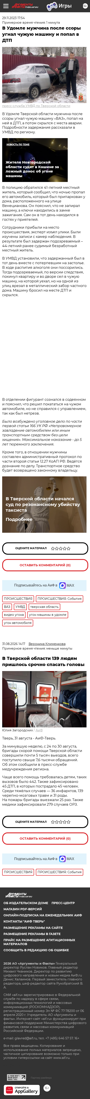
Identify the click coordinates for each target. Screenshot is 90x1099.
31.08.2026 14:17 (13, 644)
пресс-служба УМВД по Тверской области (36, 106)
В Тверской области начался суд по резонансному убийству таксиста (43, 504)
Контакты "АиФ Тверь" (24, 921)
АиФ (39, 730)
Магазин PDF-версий (22, 909)
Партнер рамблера (41, 1077)
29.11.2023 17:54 (13, 18)
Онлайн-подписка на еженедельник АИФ (42, 915)
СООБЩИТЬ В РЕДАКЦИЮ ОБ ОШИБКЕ (36, 950)
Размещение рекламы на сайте (33, 928)
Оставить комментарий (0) (45, 565)
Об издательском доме (25, 903)
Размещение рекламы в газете (32, 934)
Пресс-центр (63, 903)
